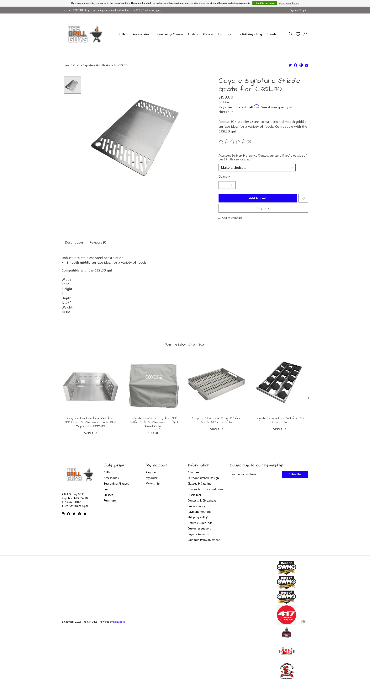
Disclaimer (194, 495)
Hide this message (265, 3)
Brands (271, 34)
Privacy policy (196, 506)
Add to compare (232, 218)
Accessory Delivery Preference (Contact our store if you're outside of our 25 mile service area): (263, 157)
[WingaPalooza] (286, 680)
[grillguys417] (85, 34)
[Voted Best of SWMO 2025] (286, 588)
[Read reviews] (233, 141)
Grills (107, 472)
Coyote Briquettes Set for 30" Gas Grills (279, 420)
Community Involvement (204, 540)
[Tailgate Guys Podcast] (286, 639)
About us (193, 472)
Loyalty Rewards (198, 534)
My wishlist (153, 484)
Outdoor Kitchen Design (203, 478)
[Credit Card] (303, 622)
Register (151, 472)
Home (65, 65)
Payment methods (199, 512)
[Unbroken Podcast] (286, 660)
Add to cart (258, 198)
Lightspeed (119, 621)
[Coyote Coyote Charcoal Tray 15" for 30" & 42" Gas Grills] (216, 384)
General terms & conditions (205, 489)
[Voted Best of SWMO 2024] (286, 603)
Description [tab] (74, 242)
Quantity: (224, 177)
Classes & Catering (200, 484)
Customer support (199, 528)
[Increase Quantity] (231, 185)
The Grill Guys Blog (249, 34)
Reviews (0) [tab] (98, 242)
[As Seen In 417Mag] (286, 623)
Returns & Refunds (200, 523)
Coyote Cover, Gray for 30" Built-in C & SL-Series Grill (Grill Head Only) (153, 422)
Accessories (111, 478)
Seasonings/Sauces (170, 34)
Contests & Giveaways (202, 501)
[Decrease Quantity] (222, 185)
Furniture (224, 34)
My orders (152, 478)
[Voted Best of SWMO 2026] (286, 573)
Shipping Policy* (198, 517)
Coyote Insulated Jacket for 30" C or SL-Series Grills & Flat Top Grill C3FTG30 (90, 422)
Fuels (107, 489)
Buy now (263, 208)
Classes (208, 34)
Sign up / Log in (298, 10)
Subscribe (295, 474)
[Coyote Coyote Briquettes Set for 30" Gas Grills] (279, 384)
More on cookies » (289, 3)
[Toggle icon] (290, 34)
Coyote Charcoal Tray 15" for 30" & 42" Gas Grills (216, 420)
